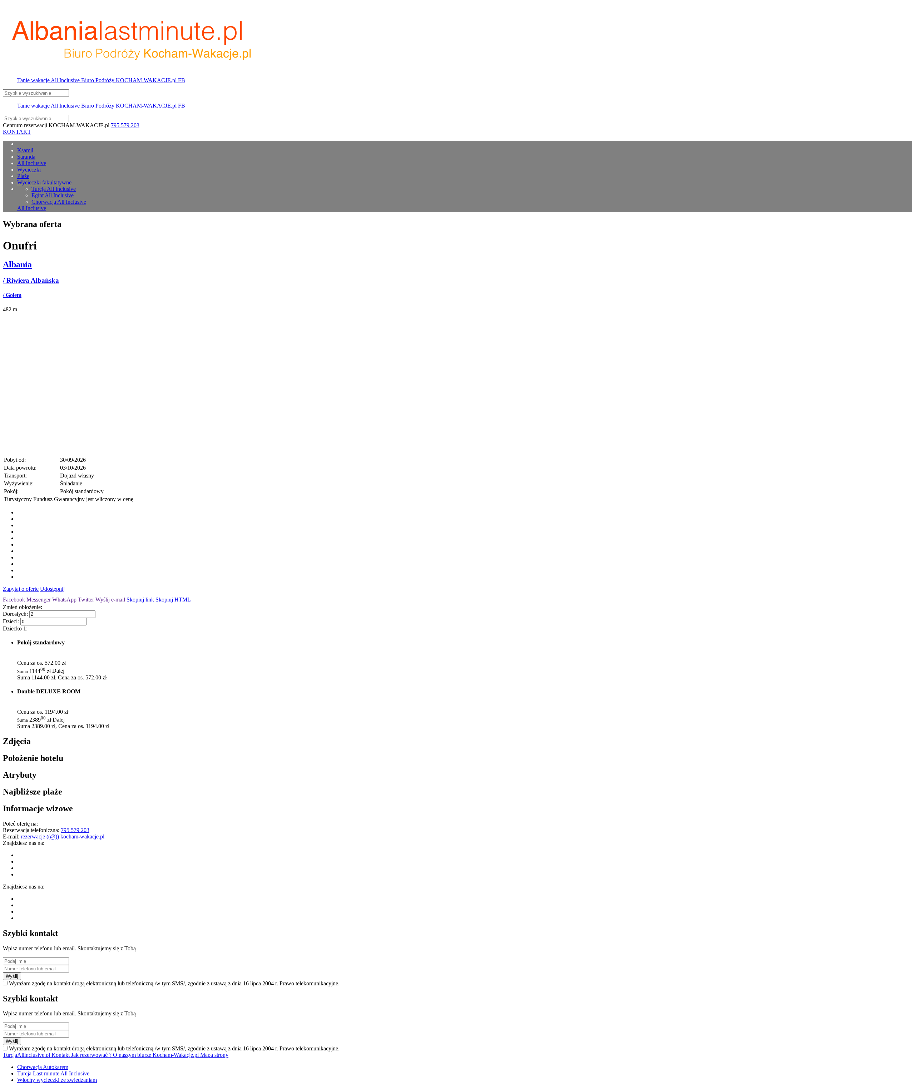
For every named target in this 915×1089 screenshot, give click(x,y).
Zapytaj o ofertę (21, 589)
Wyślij (12, 976)
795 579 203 (125, 125)
